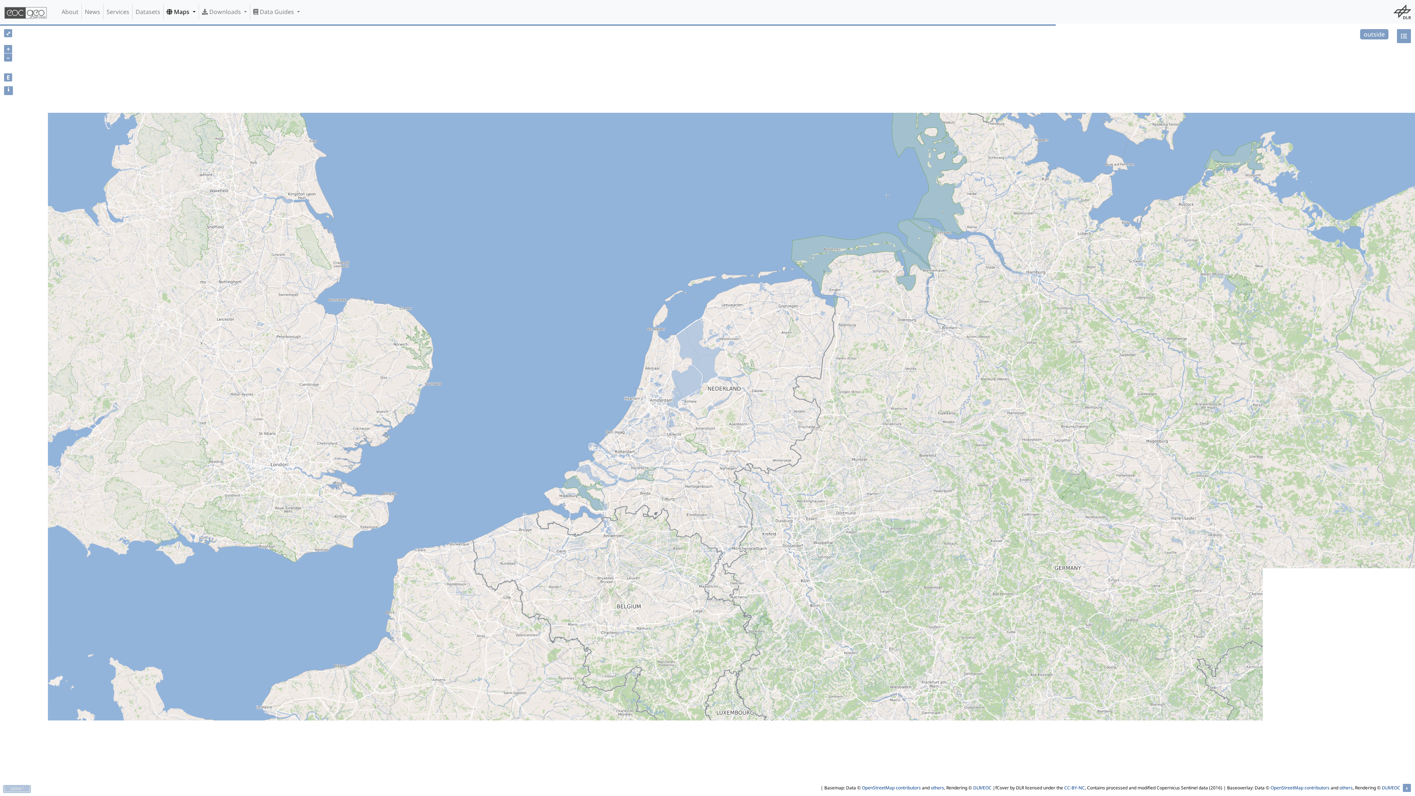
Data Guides (277, 12)
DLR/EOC (982, 788)
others (937, 788)
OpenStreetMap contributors (891, 788)
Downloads (225, 12)
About (70, 12)
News (92, 12)
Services (117, 12)
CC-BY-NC (1074, 788)
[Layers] (1404, 36)
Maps (181, 12)
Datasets (148, 12)
